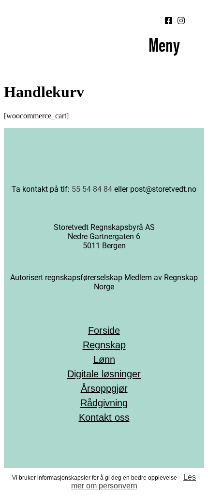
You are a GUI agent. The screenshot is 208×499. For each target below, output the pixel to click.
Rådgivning (104, 403)
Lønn (104, 359)
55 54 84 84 (93, 189)
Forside (104, 330)
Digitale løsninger (104, 374)
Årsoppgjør (104, 388)
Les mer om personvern (133, 481)
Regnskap (104, 345)
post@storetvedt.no (163, 189)
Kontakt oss (104, 417)
